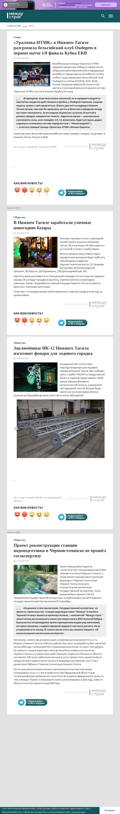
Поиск (103, 16)
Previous (16, 429)
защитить (34, 672)
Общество (20, 217)
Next (103, 429)
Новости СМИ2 (13, 208)
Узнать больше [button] (78, 812)
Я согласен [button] (110, 810)
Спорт (17, 37)
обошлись (91, 639)
